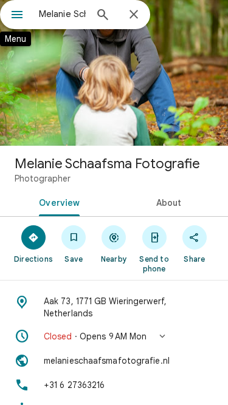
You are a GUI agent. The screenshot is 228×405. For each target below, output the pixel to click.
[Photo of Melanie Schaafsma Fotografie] (114, 73)
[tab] (57, 201)
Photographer (43, 178)
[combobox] (62, 14)
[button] (114, 336)
